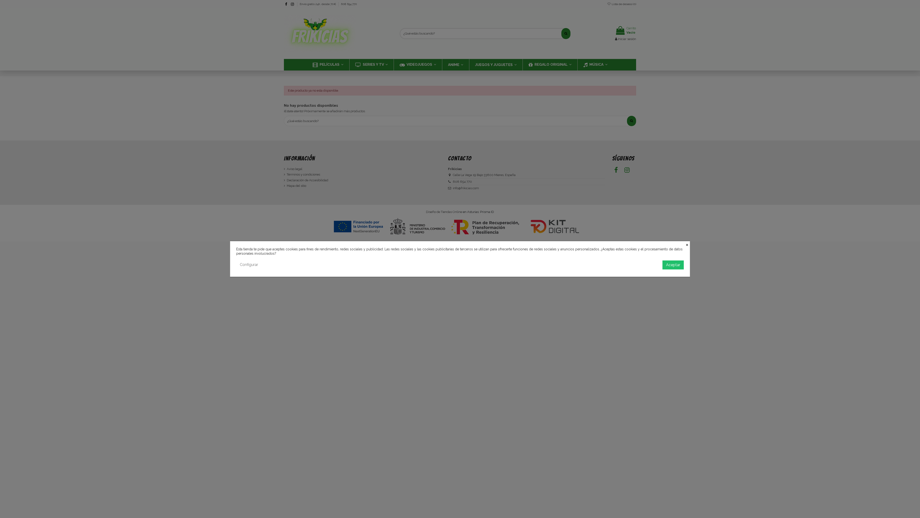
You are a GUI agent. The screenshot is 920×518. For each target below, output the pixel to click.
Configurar (249, 265)
